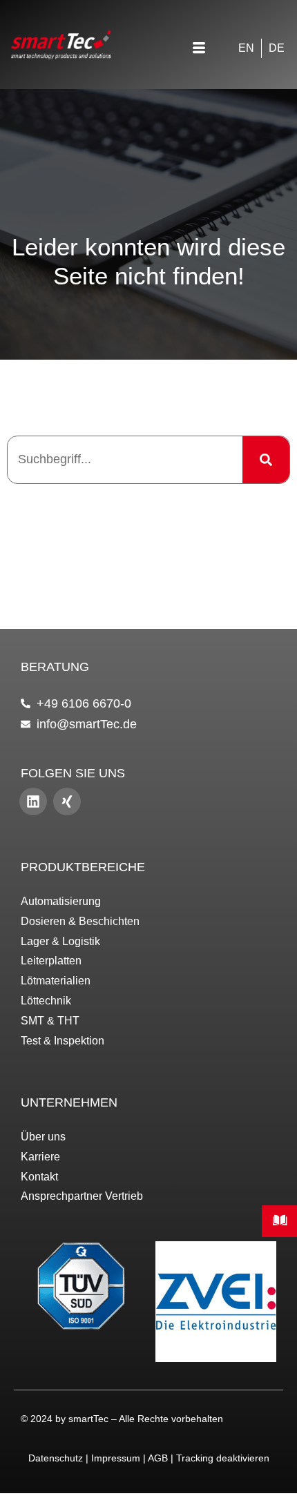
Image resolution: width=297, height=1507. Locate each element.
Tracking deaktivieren (222, 1458)
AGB (158, 1458)
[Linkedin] (33, 801)
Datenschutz (55, 1458)
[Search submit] (265, 459)
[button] (199, 49)
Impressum (115, 1458)
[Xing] (67, 801)
